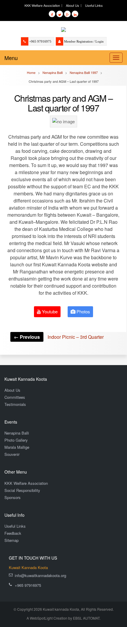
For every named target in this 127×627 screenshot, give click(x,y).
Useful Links (94, 5)
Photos (82, 311)
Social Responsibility (22, 490)
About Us (72, 5)
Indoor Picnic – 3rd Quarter (59, 336)
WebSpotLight (41, 617)
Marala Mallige (16, 447)
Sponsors (12, 497)
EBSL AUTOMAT (86, 617)
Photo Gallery (16, 440)
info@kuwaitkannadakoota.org (40, 575)
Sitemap (11, 540)
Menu (11, 57)
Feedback (12, 533)
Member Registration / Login (84, 41)
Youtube (49, 311)
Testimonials (15, 404)
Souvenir (11, 454)
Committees (14, 397)
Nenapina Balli (16, 433)
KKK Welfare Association (42, 5)
